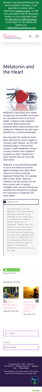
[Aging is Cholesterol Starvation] (11, 288)
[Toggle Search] (30, 36)
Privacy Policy (24, 368)
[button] (21, 202)
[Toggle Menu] (37, 36)
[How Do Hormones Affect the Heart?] (31, 288)
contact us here (22, 11)
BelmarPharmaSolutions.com (22, 28)
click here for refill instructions (23, 19)
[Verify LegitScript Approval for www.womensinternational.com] (35, 377)
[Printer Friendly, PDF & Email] (11, 269)
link (11, 371)
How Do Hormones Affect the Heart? (29, 306)
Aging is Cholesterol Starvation (10, 305)
